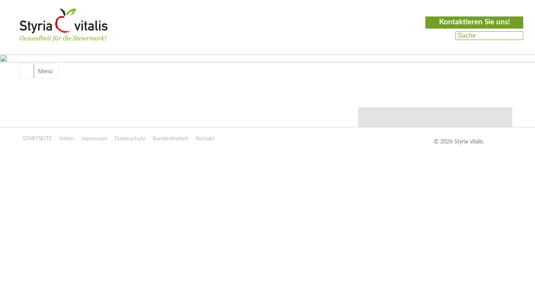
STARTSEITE (37, 138)
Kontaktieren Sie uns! (474, 22)
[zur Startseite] (64, 34)
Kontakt (205, 138)
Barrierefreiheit (170, 138)
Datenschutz (130, 138)
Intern (67, 138)
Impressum (94, 138)
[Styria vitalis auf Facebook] (445, 36)
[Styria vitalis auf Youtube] (444, 45)
